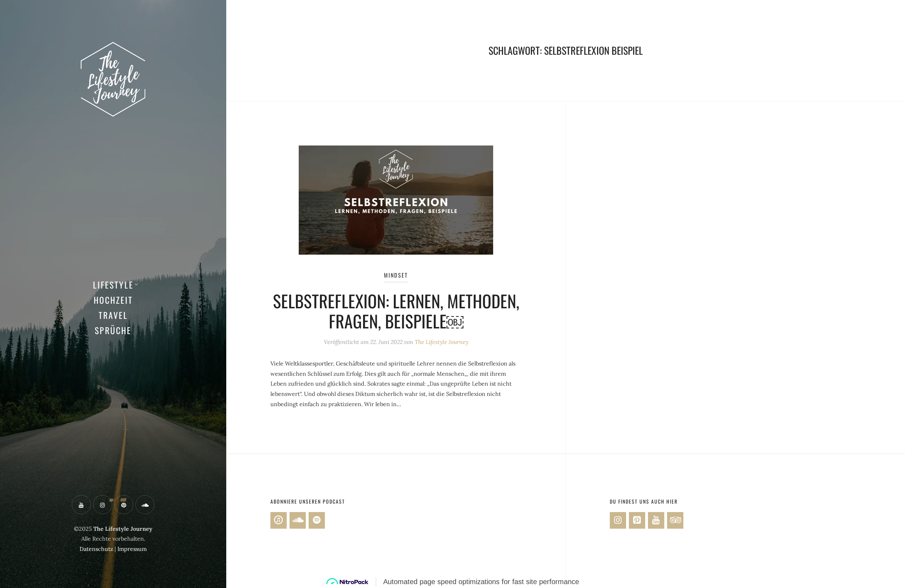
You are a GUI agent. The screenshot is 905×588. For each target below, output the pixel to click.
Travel (113, 315)
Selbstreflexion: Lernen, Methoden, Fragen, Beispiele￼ (396, 311)
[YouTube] (656, 520)
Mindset (396, 275)
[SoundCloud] (298, 520)
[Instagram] (618, 520)
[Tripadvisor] (675, 520)
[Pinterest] (637, 520)
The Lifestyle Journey (441, 341)
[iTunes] (278, 520)
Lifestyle (113, 284)
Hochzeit (113, 299)
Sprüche (113, 330)
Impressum (132, 548)
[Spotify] (317, 520)
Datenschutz (96, 548)
